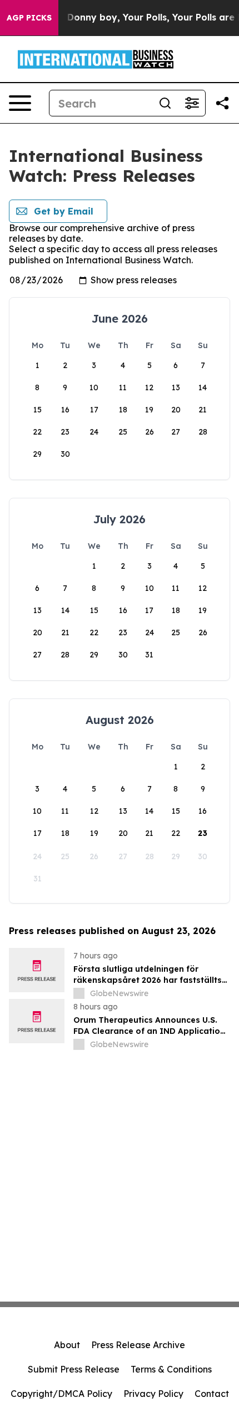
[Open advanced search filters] (191, 103)
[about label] (78, 993)
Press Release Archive (138, 1344)
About (67, 1344)
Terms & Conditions (171, 1369)
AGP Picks (29, 18)
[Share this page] (222, 103)
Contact (212, 1393)
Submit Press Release (74, 1369)
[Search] (165, 103)
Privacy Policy (153, 1393)
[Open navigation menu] (20, 103)
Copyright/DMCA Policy (61, 1393)
